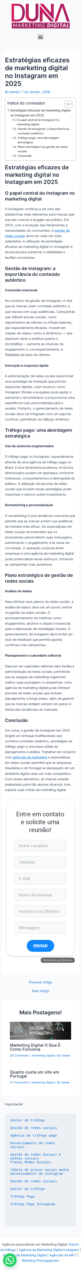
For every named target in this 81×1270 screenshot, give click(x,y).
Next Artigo (40, 991)
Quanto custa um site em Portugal (34, 1074)
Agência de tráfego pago (33, 1136)
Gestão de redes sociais (33, 1128)
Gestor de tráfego (27, 1120)
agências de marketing (30, 757)
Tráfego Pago (22, 1197)
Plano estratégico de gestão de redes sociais (43, 149)
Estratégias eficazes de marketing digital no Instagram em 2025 (40, 113)
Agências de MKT (62, 1255)
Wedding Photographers (40, 1261)
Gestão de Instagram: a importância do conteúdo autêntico (44, 131)
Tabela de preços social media (39, 1170)
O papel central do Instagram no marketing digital (38, 122)
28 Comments (19, 1055)
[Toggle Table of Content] (66, 104)
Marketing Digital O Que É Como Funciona (35, 1047)
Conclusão (25, 155)
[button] (40, 37)
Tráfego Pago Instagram (32, 1204)
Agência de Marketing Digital (24, 1255)
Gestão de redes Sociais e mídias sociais (36, 1157)
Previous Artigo (40, 982)
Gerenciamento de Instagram (36, 1174)
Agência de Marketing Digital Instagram (49, 1250)
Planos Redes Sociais (30, 1162)
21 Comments (19, 1082)
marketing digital (43, 1055)
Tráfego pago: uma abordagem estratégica (38, 140)
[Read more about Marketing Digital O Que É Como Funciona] (40, 1030)
